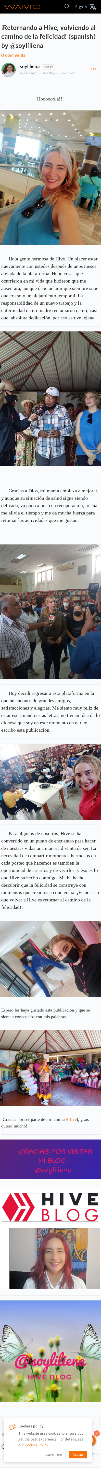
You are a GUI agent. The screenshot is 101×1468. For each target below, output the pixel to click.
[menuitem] (81, 7)
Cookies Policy (36, 1445)
